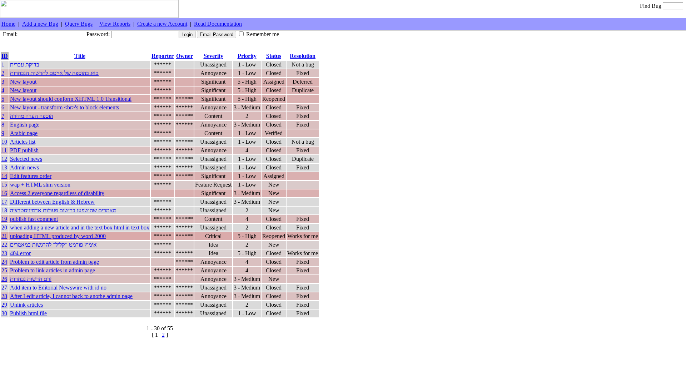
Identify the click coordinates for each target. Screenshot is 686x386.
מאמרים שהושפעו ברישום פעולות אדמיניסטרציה (63, 210)
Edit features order (30, 176)
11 (4, 150)
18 (4, 210)
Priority (247, 56)
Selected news (26, 159)
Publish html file (28, 313)
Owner (184, 56)
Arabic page (24, 133)
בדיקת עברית (24, 64)
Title (79, 56)
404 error (20, 253)
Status (273, 56)
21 (4, 236)
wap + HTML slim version (40, 185)
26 (4, 279)
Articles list (22, 142)
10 (4, 142)
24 (4, 262)
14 (4, 176)
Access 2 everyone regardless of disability (57, 193)
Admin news (24, 167)
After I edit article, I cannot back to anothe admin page (71, 296)
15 (4, 185)
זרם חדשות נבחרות (30, 279)
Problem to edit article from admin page (54, 262)
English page (24, 125)
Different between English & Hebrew (52, 202)
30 (4, 313)
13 (4, 167)
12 (4, 159)
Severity (213, 56)
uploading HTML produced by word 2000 (58, 236)
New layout (23, 82)
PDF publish (24, 150)
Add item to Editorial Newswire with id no (58, 287)
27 (4, 287)
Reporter (162, 56)
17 (4, 202)
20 (4, 227)
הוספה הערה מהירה (31, 116)
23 (4, 253)
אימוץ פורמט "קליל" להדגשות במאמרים (53, 245)
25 (4, 270)
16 (4, 193)
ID (4, 56)
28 (4, 296)
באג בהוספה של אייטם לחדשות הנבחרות (54, 73)
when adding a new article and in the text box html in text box (79, 227)
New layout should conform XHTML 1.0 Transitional (70, 99)
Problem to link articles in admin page (52, 270)
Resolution (302, 56)
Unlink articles (26, 305)
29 (4, 305)
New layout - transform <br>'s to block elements (64, 107)
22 (4, 245)
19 (4, 219)
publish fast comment (34, 219)
